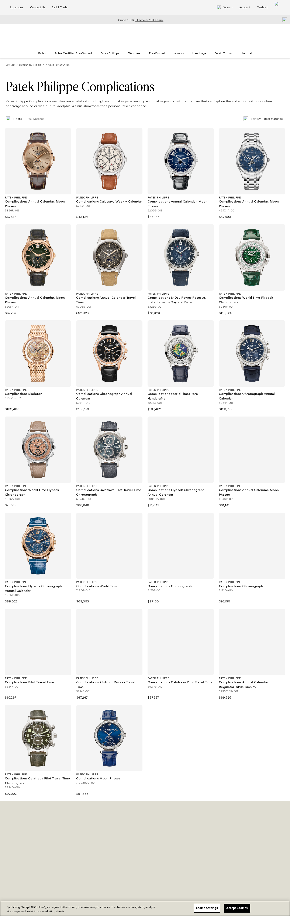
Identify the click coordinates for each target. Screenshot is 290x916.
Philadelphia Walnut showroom (76, 106)
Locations (16, 7)
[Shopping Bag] (277, 7)
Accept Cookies (237, 908)
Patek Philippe (110, 53)
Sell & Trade (60, 7)
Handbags (199, 53)
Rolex (42, 53)
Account (245, 7)
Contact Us (37, 7)
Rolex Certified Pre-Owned (73, 53)
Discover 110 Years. (149, 20)
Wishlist (262, 7)
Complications (58, 65)
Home (10, 65)
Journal (247, 53)
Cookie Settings (207, 908)
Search (227, 7)
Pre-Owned (157, 53)
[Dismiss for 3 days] (283, 19)
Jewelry (178, 53)
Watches (134, 53)
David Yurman (224, 53)
